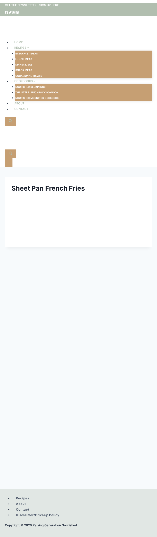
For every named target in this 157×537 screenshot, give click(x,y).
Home (18, 42)
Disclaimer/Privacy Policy (37, 515)
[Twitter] (10, 13)
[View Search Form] (10, 121)
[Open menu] (8, 162)
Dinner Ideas (24, 64)
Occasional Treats (28, 75)
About (19, 103)
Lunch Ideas (23, 59)
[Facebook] (6, 13)
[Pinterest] (17, 13)
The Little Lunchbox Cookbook (36, 92)
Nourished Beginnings (30, 86)
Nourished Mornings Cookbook (37, 97)
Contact (21, 109)
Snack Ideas (23, 70)
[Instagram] (13, 13)
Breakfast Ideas (26, 53)
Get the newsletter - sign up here (32, 5)
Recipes (22, 498)
